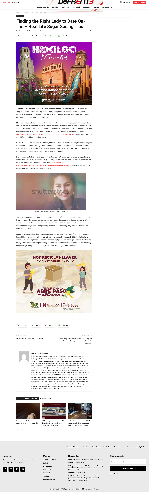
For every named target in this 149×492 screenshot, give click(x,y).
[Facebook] (5, 469)
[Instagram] (11, 469)
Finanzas (71, 472)
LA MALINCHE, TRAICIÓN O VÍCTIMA (29, 339)
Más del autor (46, 398)
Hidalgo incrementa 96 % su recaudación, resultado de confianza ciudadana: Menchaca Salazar (85, 468)
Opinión (71, 462)
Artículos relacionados (27, 398)
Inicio (18, 13)
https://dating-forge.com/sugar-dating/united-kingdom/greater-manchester (45, 134)
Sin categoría (26, 13)
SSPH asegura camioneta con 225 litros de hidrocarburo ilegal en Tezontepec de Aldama (53, 423)
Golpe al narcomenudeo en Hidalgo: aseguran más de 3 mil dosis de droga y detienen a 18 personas (80, 423)
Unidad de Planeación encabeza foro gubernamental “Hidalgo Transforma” (83, 477)
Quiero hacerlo (126, 468)
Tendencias (72, 480)
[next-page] (21, 429)
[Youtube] (22, 469)
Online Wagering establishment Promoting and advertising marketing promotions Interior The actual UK (75, 341)
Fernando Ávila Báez (25, 31)
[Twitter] (16, 469)
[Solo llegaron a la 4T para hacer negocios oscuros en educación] (28, 411)
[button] (16, 2)
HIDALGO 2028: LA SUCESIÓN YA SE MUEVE (85, 460)
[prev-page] (17, 429)
